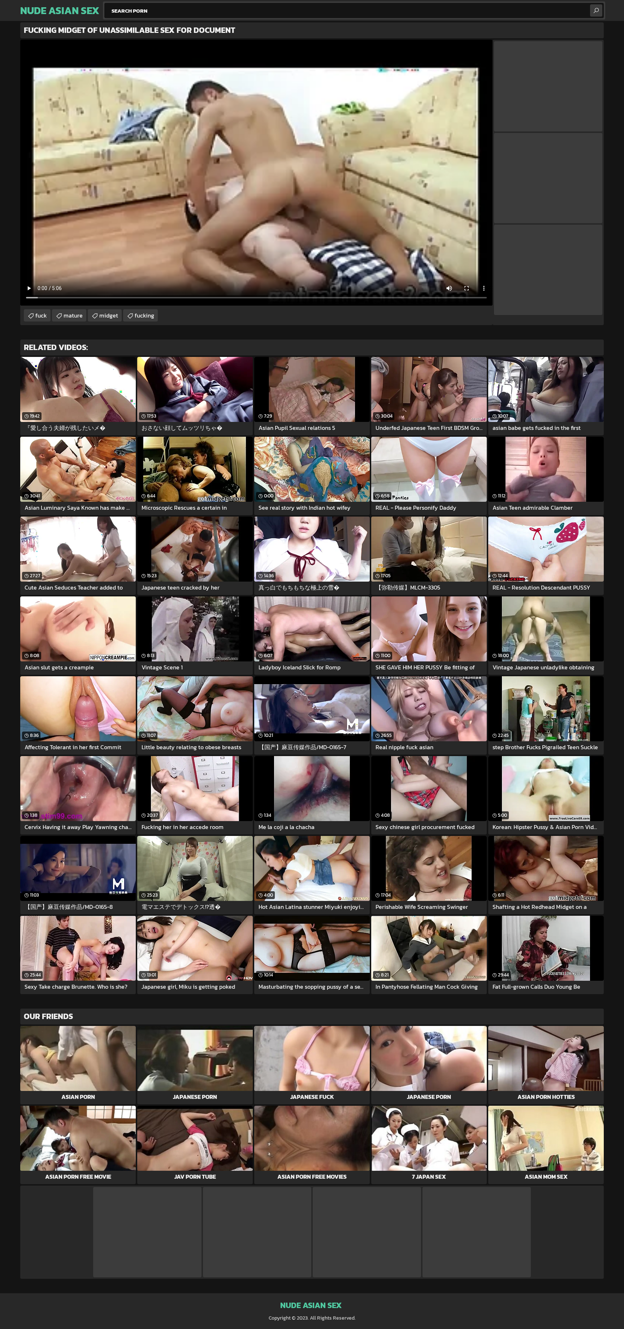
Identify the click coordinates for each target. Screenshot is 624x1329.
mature (73, 315)
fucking (144, 315)
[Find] (596, 10)
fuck (41, 315)
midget (108, 315)
